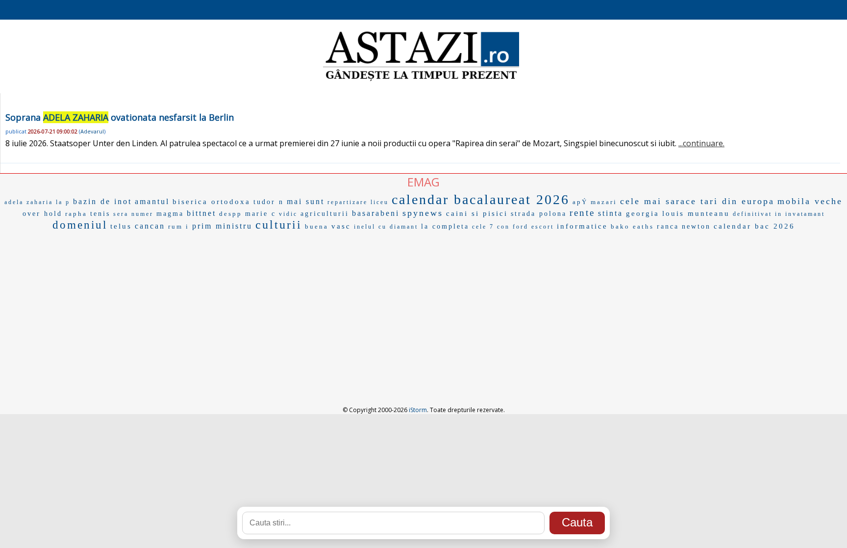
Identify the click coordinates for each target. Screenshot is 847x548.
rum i (178, 226)
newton (696, 226)
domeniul (79, 225)
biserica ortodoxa (211, 202)
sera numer (133, 213)
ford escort (533, 226)
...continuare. (701, 143)
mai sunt (305, 201)
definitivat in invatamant (779, 213)
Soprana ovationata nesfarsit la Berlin (119, 117)
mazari (604, 202)
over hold (42, 213)
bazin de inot (102, 201)
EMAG (423, 182)
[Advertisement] (423, 307)
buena (316, 226)
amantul (152, 201)
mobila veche (810, 201)
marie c (260, 213)
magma (170, 213)
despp (230, 213)
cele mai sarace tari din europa (697, 201)
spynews (422, 213)
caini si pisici (477, 213)
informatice (582, 226)
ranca (668, 226)
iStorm (418, 410)
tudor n (268, 202)
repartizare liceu (358, 202)
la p (63, 202)
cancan (150, 226)
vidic (288, 213)
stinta (610, 213)
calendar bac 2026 (754, 226)
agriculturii (324, 213)
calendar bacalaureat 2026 (481, 199)
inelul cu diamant (386, 226)
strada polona (539, 213)
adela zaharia (28, 202)
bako (620, 226)
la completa (445, 226)
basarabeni (375, 213)
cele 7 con (491, 226)
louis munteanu (696, 213)
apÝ (580, 202)
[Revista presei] (421, 80)
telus (121, 226)
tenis (100, 213)
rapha (76, 213)
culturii (278, 224)
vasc (341, 226)
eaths (643, 226)
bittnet (201, 213)
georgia (642, 213)
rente (582, 213)
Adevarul (92, 131)
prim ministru (222, 226)
